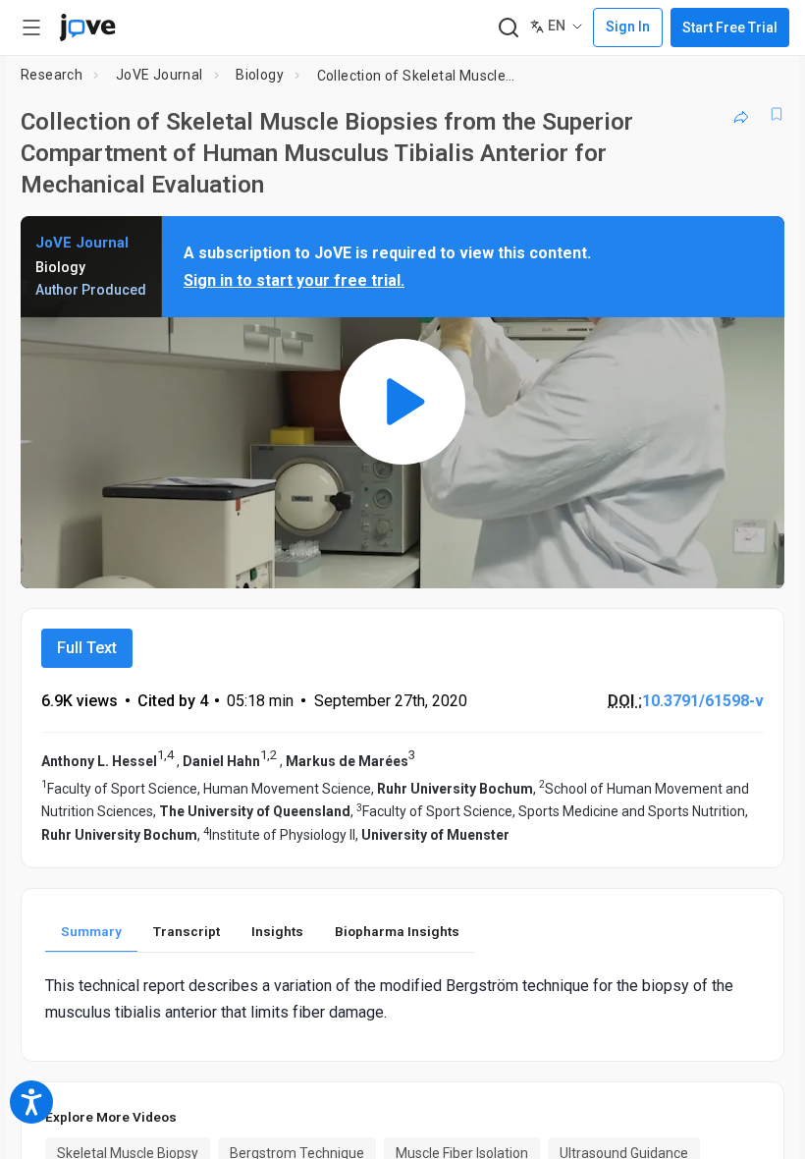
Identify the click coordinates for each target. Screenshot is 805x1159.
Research (51, 75)
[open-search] (508, 28)
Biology (260, 75)
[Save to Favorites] (776, 114)
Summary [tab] (91, 931)
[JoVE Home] (87, 27)
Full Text (87, 647)
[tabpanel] (402, 998)
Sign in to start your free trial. (294, 280)
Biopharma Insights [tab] (397, 931)
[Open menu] (31, 27)
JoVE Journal (159, 75)
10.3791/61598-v (703, 700)
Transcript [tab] (186, 931)
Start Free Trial (730, 27)
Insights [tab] (277, 931)
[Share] (741, 114)
